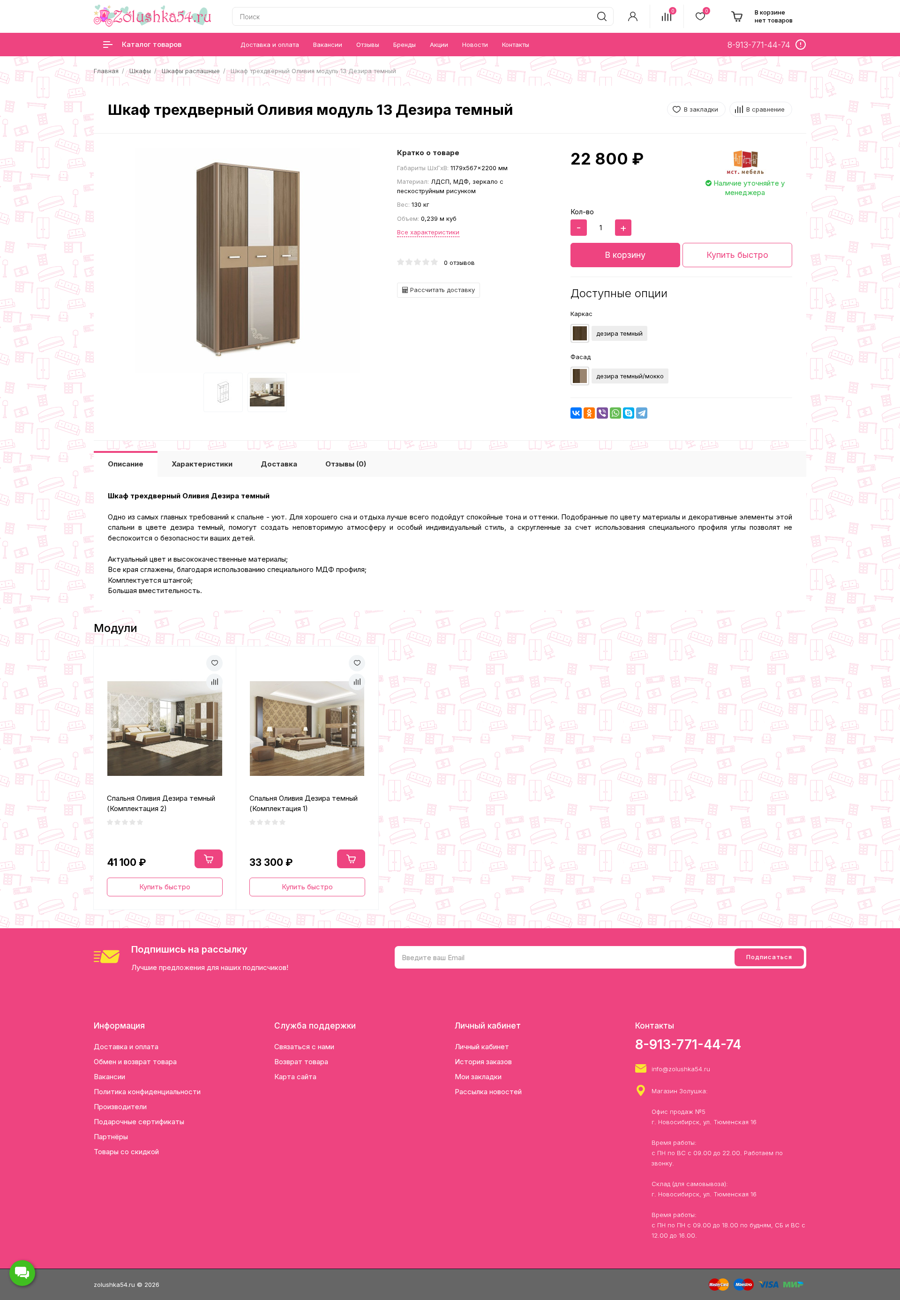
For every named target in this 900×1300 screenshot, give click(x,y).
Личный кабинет (482, 1046)
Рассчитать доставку (441, 289)
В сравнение (765, 109)
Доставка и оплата (126, 1046)
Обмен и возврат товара (135, 1061)
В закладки (701, 109)
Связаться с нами (304, 1046)
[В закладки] (214, 663)
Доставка (279, 463)
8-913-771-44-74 (688, 1044)
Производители (120, 1106)
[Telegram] (641, 413)
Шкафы (140, 71)
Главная (106, 71)
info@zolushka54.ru (681, 1069)
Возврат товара (301, 1061)
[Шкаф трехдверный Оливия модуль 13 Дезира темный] (248, 260)
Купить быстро (737, 255)
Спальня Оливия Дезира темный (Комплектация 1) (303, 803)
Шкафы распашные (191, 71)
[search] (602, 16)
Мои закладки (478, 1076)
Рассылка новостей (488, 1091)
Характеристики (202, 463)
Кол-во (582, 211)
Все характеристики (428, 232)
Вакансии (109, 1076)
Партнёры (111, 1136)
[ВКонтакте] (576, 413)
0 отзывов (459, 262)
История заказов (483, 1061)
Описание (125, 463)
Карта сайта (295, 1076)
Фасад (580, 357)
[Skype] (628, 413)
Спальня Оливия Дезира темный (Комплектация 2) (161, 803)
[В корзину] (209, 858)
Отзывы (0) (345, 463)
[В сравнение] (214, 682)
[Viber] (602, 413)
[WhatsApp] (615, 413)
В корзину (625, 255)
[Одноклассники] (589, 413)
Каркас (581, 313)
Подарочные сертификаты (139, 1121)
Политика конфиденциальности (147, 1091)
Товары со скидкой (126, 1151)
